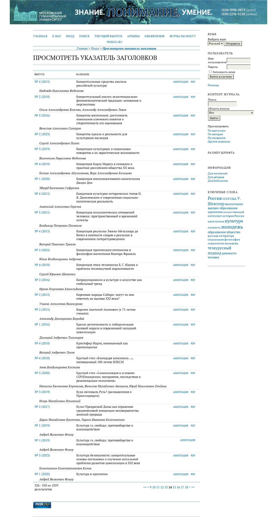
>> (193, 487)
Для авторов (216, 177)
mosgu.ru (114, 42)
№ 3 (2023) (42, 455)
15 (174, 487)
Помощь (213, 85)
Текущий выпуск (108, 36)
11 (158, 487)
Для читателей (218, 173)
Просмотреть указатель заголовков (129, 48)
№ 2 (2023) (42, 134)
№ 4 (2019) (42, 164)
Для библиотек (218, 181)
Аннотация (180, 82)
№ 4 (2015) (42, 82)
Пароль (213, 67)
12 (162, 487)
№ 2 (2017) (42, 407)
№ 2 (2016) (42, 280)
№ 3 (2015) (42, 212)
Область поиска (218, 108)
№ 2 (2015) (42, 295)
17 (182, 487)
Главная (40, 36)
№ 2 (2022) (42, 250)
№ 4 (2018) (42, 265)
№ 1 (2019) (42, 425)
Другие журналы (219, 141)
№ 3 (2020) (42, 373)
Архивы (133, 36)
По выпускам (216, 130)
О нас (56, 36)
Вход (70, 36)
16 (178, 487)
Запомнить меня (224, 72)
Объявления (154, 36)
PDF (193, 82)
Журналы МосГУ (183, 36)
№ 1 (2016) (42, 324)
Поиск (84, 36)
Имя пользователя (217, 60)
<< (145, 487)
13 (166, 487)
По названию (216, 138)
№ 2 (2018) (42, 97)
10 (153, 487)
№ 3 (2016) (42, 115)
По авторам (215, 134)
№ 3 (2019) (42, 149)
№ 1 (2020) (42, 179)
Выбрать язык (217, 39)
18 (186, 487)
